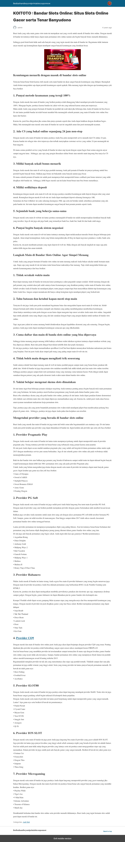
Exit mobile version (62, 838)
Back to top (107, 831)
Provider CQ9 (25, 638)
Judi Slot (26, 822)
